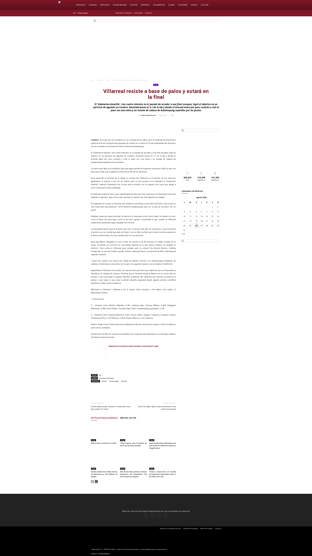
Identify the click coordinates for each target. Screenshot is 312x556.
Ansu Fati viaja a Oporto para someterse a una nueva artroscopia (157, 407)
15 (212, 216)
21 (207, 221)
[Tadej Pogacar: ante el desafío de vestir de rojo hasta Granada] (133, 432)
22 (212, 221)
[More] (207, 120)
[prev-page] (92, 481)
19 (196, 221)
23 (218, 221)
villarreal (124, 381)
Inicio (92, 80)
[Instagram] (231, 13)
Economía (182, 5)
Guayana (93, 5)
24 (184, 225)
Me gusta (187, 172)
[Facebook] (227, 13)
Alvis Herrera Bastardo (106, 378)
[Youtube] (239, 13)
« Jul (183, 234)
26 (196, 225)
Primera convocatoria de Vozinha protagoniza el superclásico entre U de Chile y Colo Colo (162, 474)
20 (202, 221)
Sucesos (134, 5)
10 (184, 216)
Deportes (145, 5)
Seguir (201, 172)
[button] (251, 5)
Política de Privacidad (190, 528)
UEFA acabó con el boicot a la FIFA (103, 443)
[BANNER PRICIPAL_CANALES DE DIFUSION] (156, 30)
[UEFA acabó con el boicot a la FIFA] (104, 432)
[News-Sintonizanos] (200, 131)
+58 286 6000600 (103, 554)
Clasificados (138, 13)
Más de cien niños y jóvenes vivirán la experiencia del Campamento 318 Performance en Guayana (133, 474)
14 (207, 216)
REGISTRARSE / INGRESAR (124, 13)
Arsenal (104, 381)
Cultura (204, 5)
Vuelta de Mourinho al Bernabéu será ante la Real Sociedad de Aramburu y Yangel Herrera (162, 445)
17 (184, 221)
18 (190, 221)
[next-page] (96, 481)
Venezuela (80, 5)
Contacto (148, 13)
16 (218, 216)
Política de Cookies (206, 528)
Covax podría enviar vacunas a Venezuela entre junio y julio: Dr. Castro (110, 407)
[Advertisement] (156, 59)
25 (190, 225)
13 (202, 216)
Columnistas (159, 5)
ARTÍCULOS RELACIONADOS (104, 418)
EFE (100, 375)
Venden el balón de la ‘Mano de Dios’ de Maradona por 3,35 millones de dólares (104, 474)
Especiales (104, 5)
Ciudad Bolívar (120, 5)
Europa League (114, 381)
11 (190, 216)
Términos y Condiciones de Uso (170, 528)
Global (171, 5)
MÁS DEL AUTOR (128, 418)
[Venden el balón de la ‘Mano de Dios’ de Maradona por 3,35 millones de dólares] (104, 460)
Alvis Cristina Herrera (149, 115)
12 (196, 216)
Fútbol (108, 80)
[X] (235, 13)
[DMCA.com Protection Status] (186, 549)
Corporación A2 (162, 549)
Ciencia (194, 5)
